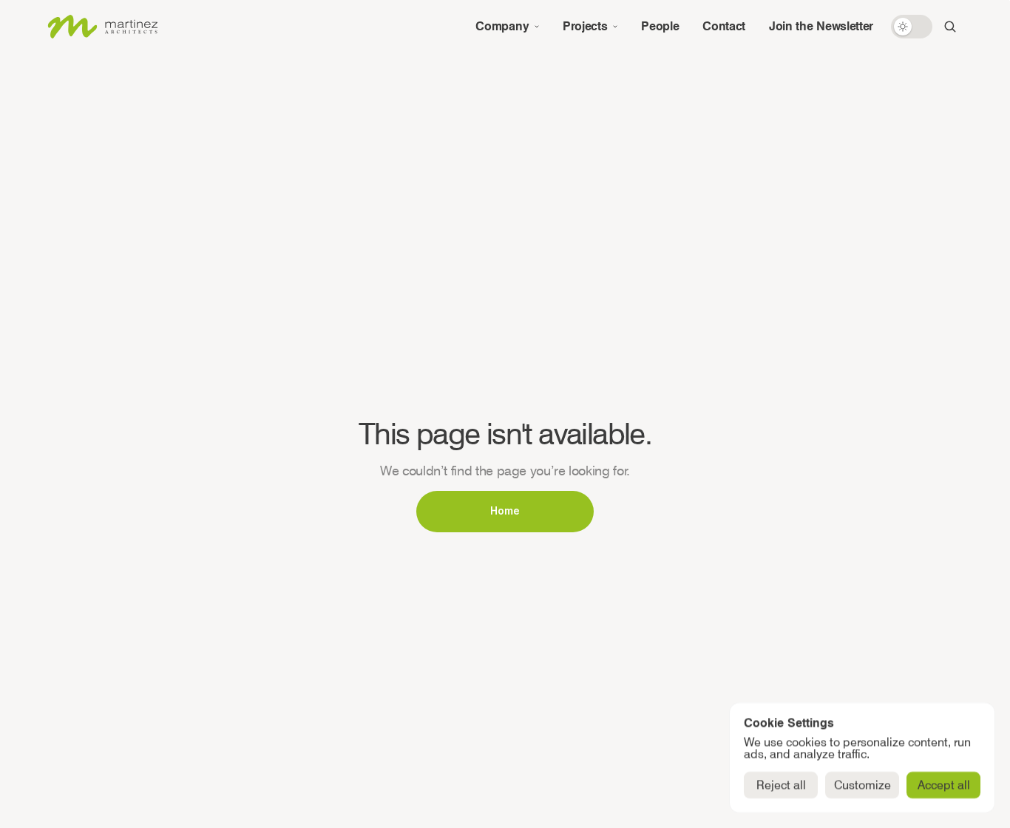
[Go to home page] (102, 26)
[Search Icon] (950, 26)
